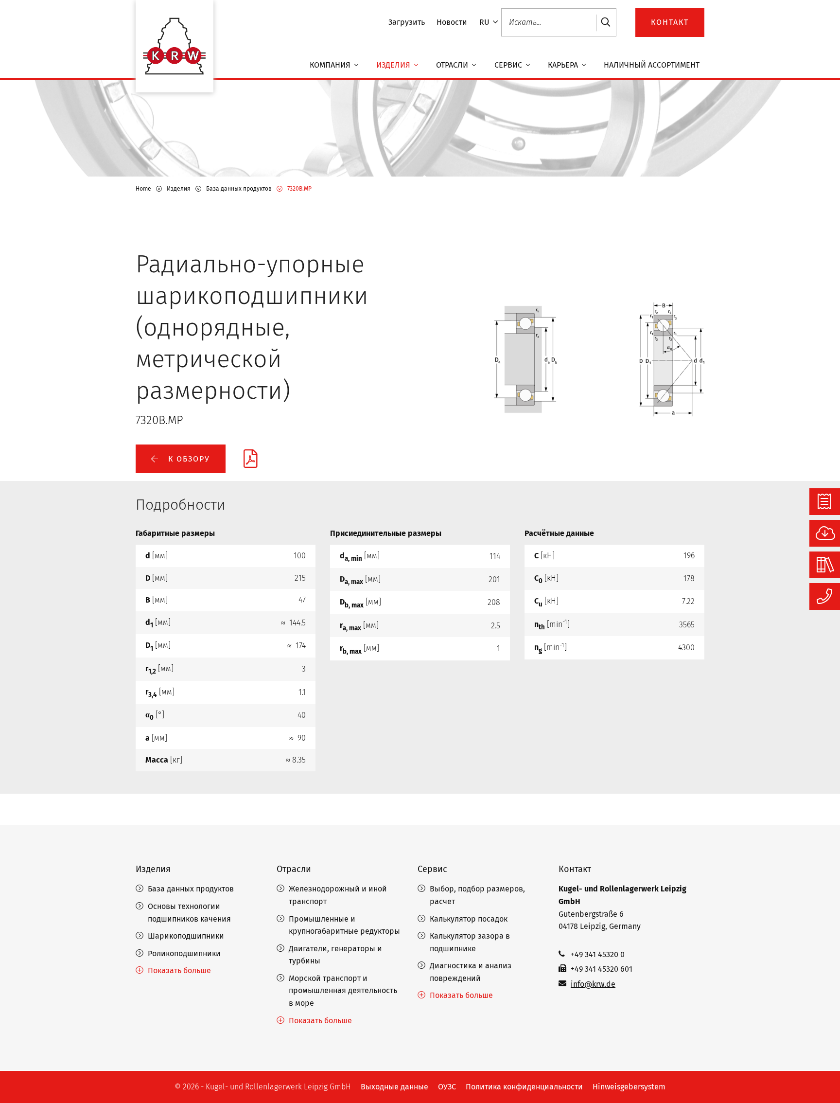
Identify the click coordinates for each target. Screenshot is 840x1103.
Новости (452, 22)
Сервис (509, 65)
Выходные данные (394, 1086)
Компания (331, 65)
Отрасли (453, 65)
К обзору (187, 458)
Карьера (564, 65)
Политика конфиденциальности (524, 1086)
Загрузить (406, 22)
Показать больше (179, 970)
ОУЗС (447, 1086)
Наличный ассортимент (652, 65)
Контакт (575, 869)
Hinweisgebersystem (629, 1086)
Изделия (394, 65)
